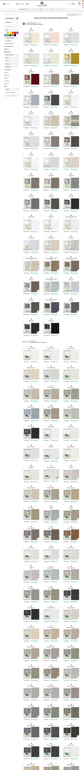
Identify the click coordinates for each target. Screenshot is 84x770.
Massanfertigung (9, 18)
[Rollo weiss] (5, 33)
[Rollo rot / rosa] (15, 33)
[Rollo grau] (13, 35)
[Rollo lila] (17, 33)
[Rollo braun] (10, 35)
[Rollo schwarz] (15, 35)
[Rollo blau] (5, 35)
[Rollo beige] (8, 33)
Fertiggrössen (9, 22)
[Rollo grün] (8, 35)
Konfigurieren (35, 44)
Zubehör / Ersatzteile (10, 92)
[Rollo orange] (13, 33)
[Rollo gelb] (10, 33)
